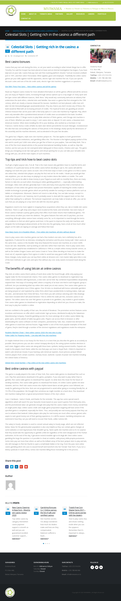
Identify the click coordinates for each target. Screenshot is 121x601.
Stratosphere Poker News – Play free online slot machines (79, 510)
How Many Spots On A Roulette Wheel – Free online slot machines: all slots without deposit (40, 232)
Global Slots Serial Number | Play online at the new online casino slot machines (35, 363)
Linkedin (101, 567)
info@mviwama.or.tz (93, 2)
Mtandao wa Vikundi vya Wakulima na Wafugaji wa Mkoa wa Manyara (89, 9)
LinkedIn (16, 466)
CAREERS (91, 14)
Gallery (69, 14)
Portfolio (102, 14)
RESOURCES (80, 14)
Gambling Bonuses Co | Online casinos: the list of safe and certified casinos (22, 511)
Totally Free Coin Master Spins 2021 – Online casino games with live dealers (51, 511)
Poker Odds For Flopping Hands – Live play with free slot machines (30, 335)
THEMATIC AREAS (46, 14)
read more (18, 539)
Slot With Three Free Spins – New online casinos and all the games (30, 86)
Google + (21, 466)
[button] (43, 543)
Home (23, 14)
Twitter (11, 466)
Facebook (7, 466)
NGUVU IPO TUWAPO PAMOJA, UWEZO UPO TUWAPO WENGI (67, 2)
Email (26, 466)
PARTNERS (59, 14)
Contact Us (25, 18)
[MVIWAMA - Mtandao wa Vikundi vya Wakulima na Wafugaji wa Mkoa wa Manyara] (11, 11)
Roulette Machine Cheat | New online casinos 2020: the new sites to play (33, 332)
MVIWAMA (53, 9)
